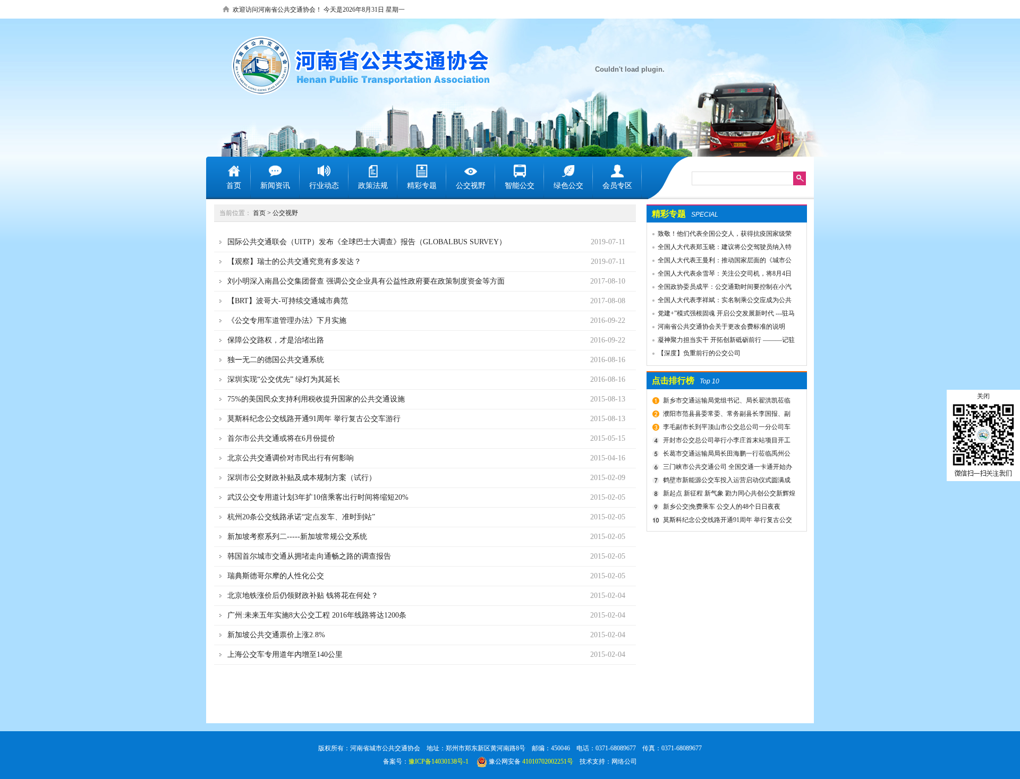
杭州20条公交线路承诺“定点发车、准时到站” (301, 517)
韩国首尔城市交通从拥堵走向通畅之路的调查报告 (309, 556)
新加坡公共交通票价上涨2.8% (276, 635)
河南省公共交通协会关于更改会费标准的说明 (721, 326)
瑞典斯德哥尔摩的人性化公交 (275, 576)
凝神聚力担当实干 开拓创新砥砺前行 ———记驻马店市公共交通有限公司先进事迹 (721, 341)
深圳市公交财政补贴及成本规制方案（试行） (301, 478)
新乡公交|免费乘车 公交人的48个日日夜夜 (721, 506)
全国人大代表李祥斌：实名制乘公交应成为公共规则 (719, 301)
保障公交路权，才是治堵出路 (275, 340)
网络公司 (624, 761)
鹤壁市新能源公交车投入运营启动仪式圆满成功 (725, 481)
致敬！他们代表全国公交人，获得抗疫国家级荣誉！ (719, 235)
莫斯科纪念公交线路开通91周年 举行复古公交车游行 (726, 521)
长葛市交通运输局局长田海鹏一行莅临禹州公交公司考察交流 (725, 455)
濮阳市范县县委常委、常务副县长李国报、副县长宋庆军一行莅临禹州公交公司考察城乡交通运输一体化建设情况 (727, 415)
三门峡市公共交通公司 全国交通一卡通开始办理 (726, 468)
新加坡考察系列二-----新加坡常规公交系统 (297, 537)
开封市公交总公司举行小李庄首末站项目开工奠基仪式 (725, 441)
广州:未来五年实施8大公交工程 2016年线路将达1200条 (316, 615)
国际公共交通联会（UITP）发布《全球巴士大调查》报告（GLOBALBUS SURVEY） (366, 242)
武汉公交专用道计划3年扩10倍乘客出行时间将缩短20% (318, 497)
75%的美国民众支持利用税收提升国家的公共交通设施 (316, 399)
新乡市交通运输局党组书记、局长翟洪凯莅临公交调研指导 (725, 402)
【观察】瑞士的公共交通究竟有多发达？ (294, 262)
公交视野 (285, 213)
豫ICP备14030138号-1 (439, 761)
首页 (259, 213)
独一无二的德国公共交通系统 (275, 360)
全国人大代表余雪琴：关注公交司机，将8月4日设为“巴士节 (719, 275)
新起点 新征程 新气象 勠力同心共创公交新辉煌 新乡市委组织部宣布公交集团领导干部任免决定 (727, 495)
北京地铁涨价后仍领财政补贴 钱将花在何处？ (302, 596)
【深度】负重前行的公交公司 (699, 353)
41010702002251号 (547, 761)
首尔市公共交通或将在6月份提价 (281, 438)
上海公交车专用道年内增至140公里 (285, 654)
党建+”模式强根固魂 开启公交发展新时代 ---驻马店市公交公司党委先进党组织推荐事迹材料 (721, 315)
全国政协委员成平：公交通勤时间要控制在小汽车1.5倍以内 (719, 288)
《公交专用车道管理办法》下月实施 (286, 320)
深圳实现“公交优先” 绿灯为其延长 (283, 379)
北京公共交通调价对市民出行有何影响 (290, 458)
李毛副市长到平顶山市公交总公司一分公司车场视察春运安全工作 (725, 428)
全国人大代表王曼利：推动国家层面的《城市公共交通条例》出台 (719, 261)
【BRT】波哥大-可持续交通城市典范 (287, 301)
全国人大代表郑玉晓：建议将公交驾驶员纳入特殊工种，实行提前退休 (719, 248)
